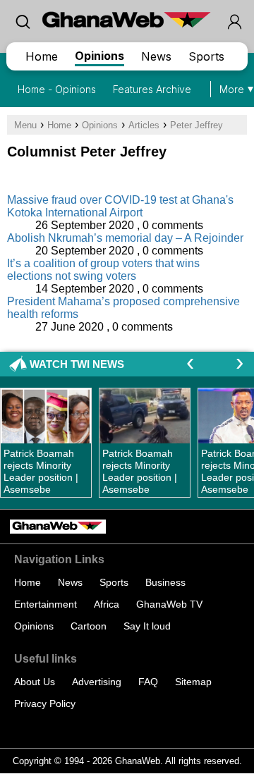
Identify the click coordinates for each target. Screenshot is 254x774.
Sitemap (193, 681)
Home (41, 56)
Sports (206, 56)
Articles (143, 125)
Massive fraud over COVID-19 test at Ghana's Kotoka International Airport (120, 206)
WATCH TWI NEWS (77, 364)
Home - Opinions (57, 89)
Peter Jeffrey (196, 125)
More (231, 89)
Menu (25, 125)
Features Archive (152, 89)
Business (165, 582)
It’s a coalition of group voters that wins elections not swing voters (103, 269)
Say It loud (147, 626)
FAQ (148, 681)
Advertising (96, 681)
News (156, 56)
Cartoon (89, 626)
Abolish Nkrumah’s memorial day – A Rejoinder (125, 238)
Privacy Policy (44, 703)
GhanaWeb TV (169, 604)
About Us (34, 681)
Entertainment (45, 604)
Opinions (99, 56)
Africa (106, 604)
